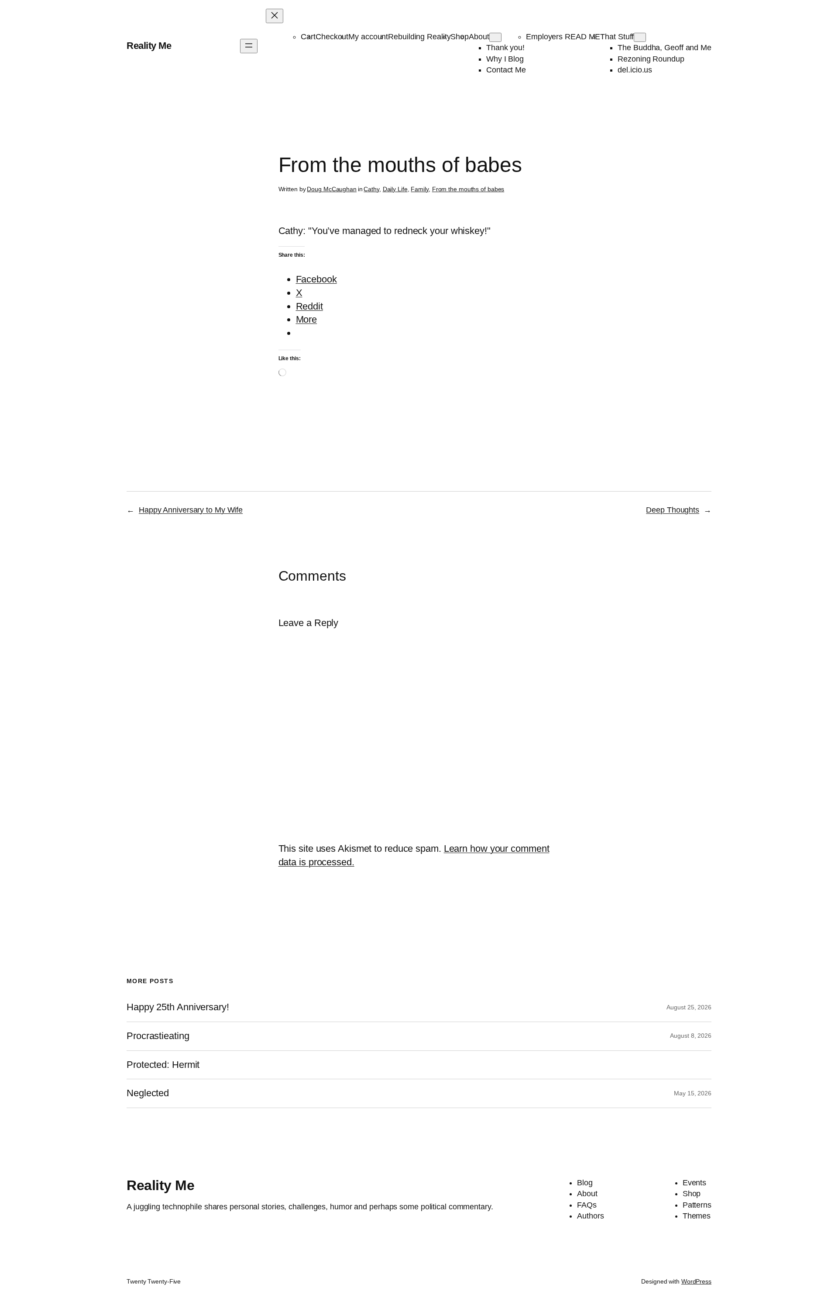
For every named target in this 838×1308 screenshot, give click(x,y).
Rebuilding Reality (419, 36)
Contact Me (506, 69)
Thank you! (505, 47)
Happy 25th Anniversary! (178, 1007)
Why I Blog (505, 59)
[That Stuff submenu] (640, 37)
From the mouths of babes (468, 189)
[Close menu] (274, 16)
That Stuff (617, 36)
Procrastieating (158, 1036)
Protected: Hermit (163, 1065)
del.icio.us (635, 69)
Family (419, 189)
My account (368, 36)
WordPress (696, 1281)
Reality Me (149, 45)
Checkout (332, 36)
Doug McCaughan (332, 189)
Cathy (371, 189)
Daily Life (395, 189)
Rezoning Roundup (651, 59)
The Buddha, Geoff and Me (664, 47)
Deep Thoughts (672, 510)
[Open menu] (249, 46)
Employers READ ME (563, 36)
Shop (459, 36)
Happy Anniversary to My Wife (191, 510)
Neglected (148, 1093)
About (479, 36)
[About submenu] (495, 37)
